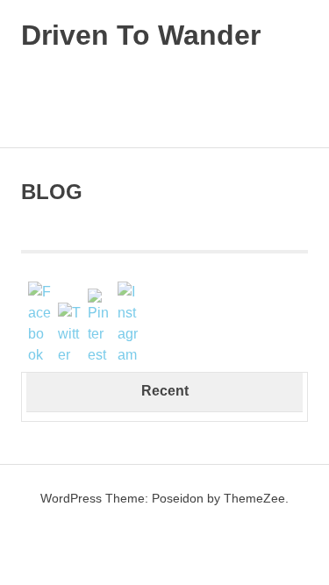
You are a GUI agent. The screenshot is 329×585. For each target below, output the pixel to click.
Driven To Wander (141, 35)
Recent (165, 390)
